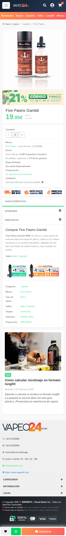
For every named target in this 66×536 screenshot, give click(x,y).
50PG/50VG (26, 322)
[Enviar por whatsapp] (16, 531)
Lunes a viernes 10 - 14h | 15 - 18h (20, 459)
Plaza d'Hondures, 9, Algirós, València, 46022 (41, 510)
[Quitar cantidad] (8, 135)
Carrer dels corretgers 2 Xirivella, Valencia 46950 (41, 507)
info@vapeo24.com (13, 465)
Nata (15, 256)
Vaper (8, 24)
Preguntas (33, 219)
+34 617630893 (11, 439)
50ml (31, 317)
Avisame (44, 531)
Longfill (50, 15)
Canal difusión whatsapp (16, 452)
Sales (41, 15)
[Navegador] (6, 5)
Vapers (19, 15)
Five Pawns (39, 24)
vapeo (16, 24)
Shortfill (24, 317)
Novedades (7, 15)
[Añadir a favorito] (5, 531)
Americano (25, 311)
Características (15, 201)
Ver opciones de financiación (19, 174)
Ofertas (61, 15)
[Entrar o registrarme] (52, 5)
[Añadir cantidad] (22, 135)
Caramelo (22, 256)
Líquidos (30, 15)
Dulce (23, 297)
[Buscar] (45, 5)
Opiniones (33, 210)
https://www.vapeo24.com (16, 472)
